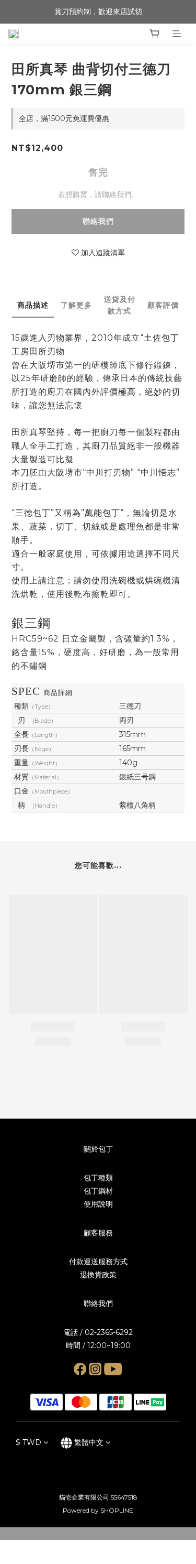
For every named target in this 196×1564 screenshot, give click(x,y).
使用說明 (98, 1204)
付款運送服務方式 (98, 1261)
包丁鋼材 (98, 1191)
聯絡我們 (98, 221)
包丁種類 (98, 1177)
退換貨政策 (98, 1274)
